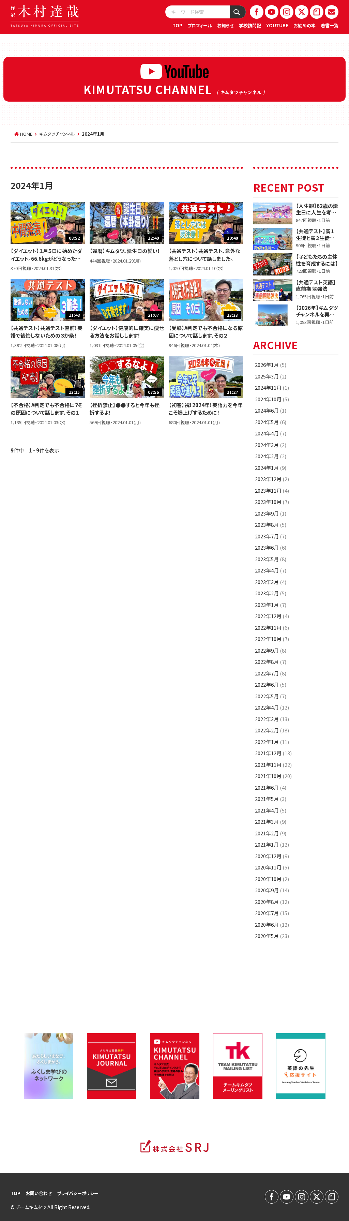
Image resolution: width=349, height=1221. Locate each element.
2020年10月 (272, 878)
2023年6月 (270, 547)
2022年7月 (270, 673)
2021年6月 (270, 787)
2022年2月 (272, 730)
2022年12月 (272, 616)
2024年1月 (270, 467)
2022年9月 (270, 650)
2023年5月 (270, 559)
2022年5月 (270, 696)
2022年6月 (270, 684)
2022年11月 (272, 627)
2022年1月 (272, 741)
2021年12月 (273, 753)
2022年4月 (272, 707)
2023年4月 (270, 570)
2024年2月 (270, 456)
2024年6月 (270, 410)
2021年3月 (270, 821)
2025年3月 (270, 376)
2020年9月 (272, 890)
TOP (177, 25)
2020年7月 (272, 913)
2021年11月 (273, 764)
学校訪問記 (250, 25)
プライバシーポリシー (77, 1193)
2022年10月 (272, 638)
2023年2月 (270, 593)
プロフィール (199, 25)
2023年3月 (270, 581)
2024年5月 (270, 422)
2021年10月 (273, 775)
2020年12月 (272, 856)
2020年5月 (272, 935)
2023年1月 (270, 604)
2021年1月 (272, 844)
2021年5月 (270, 798)
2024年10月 (272, 399)
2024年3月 (270, 444)
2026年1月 (270, 364)
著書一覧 (329, 25)
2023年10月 (272, 501)
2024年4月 (270, 433)
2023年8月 (270, 524)
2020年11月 (272, 867)
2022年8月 (270, 661)
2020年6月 (272, 924)
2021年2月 (270, 833)
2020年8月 (272, 901)
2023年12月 (272, 478)
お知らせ (225, 25)
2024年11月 (272, 387)
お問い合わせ (39, 1193)
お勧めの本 (304, 25)
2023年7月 (270, 536)
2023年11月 (272, 490)
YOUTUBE (277, 25)
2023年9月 (270, 513)
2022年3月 (272, 719)
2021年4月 (270, 810)
